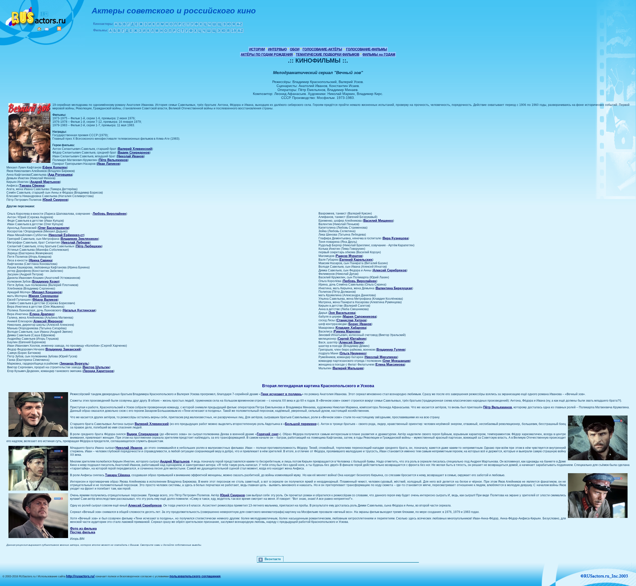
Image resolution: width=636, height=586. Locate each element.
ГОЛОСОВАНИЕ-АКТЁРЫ (322, 49)
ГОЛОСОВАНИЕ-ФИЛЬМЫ (366, 49)
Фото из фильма (83, 528)
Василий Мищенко (378, 220)
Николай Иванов (130, 156)
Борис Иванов (360, 324)
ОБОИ (294, 49)
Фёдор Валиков (45, 299)
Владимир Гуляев (391, 349)
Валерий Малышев (348, 368)
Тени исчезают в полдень (281, 394)
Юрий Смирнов (55, 200)
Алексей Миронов (48, 321)
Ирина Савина (40, 260)
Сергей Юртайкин (352, 338)
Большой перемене (300, 424)
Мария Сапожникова (359, 316)
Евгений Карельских (356, 259)
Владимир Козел (45, 281)
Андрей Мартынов (45, 182)
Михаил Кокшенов (47, 292)
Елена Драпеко (42, 314)
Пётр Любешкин (89, 246)
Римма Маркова (347, 331)
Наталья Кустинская (79, 310)
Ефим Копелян (55, 167)
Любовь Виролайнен (109, 213)
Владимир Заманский (63, 349)
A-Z (239, 24)
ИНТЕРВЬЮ (277, 49)
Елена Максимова (390, 364)
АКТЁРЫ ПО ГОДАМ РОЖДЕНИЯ (267, 54)
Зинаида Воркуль (74, 363)
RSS (59, 29)
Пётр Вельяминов (113, 160)
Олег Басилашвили (53, 228)
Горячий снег (267, 434)
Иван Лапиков (108, 164)
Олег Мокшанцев (396, 361)
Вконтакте (273, 559)
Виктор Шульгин (96, 367)
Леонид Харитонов (98, 371)
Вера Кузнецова (395, 238)
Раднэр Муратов (349, 256)
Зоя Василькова (342, 313)
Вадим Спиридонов (134, 152)
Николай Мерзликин (381, 357)
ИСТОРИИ (257, 49)
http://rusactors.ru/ (80, 576)
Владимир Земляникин (79, 239)
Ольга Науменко (353, 353)
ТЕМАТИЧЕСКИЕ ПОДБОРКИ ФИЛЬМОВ (327, 54)
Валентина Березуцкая (394, 288)
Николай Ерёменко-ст (66, 235)
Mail (47, 29)
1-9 (233, 31)
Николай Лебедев (76, 242)
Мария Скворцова (43, 296)
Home (39, 29)
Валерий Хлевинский (135, 149)
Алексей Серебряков (389, 270)
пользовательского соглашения (195, 576)
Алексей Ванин (351, 342)
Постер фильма (82, 532)
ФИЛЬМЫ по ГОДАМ (378, 54)
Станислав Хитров (351, 320)
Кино (36, 15)
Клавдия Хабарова (351, 328)
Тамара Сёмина (31, 185)
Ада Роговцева (60, 174)
